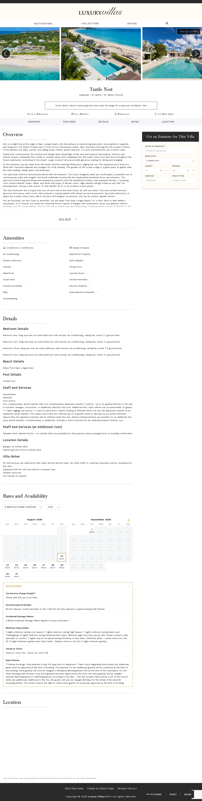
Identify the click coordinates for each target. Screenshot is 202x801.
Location (168, 121)
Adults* (149, 166)
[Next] (196, 53)
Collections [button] (90, 23)
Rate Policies (13, 586)
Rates (135, 121)
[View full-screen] (189, 32)
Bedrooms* (151, 156)
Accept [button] (173, 794)
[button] (167, 24)
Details (103, 121)
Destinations (43, 23)
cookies (157, 794)
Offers (132, 23)
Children (176, 166)
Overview (34, 121)
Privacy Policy (127, 788)
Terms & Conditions (100, 788)
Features (69, 121)
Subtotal (149, 176)
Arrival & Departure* (155, 146)
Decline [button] (187, 794)
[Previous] (5, 53)
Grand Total (178, 176)
